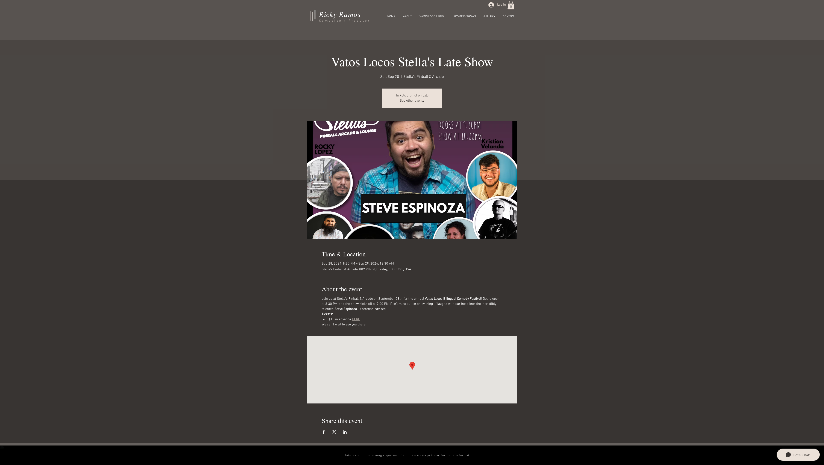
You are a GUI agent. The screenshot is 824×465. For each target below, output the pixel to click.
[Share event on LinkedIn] (345, 432)
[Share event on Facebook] (324, 432)
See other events (412, 101)
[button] (511, 5)
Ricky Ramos (340, 14)
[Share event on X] (334, 432)
